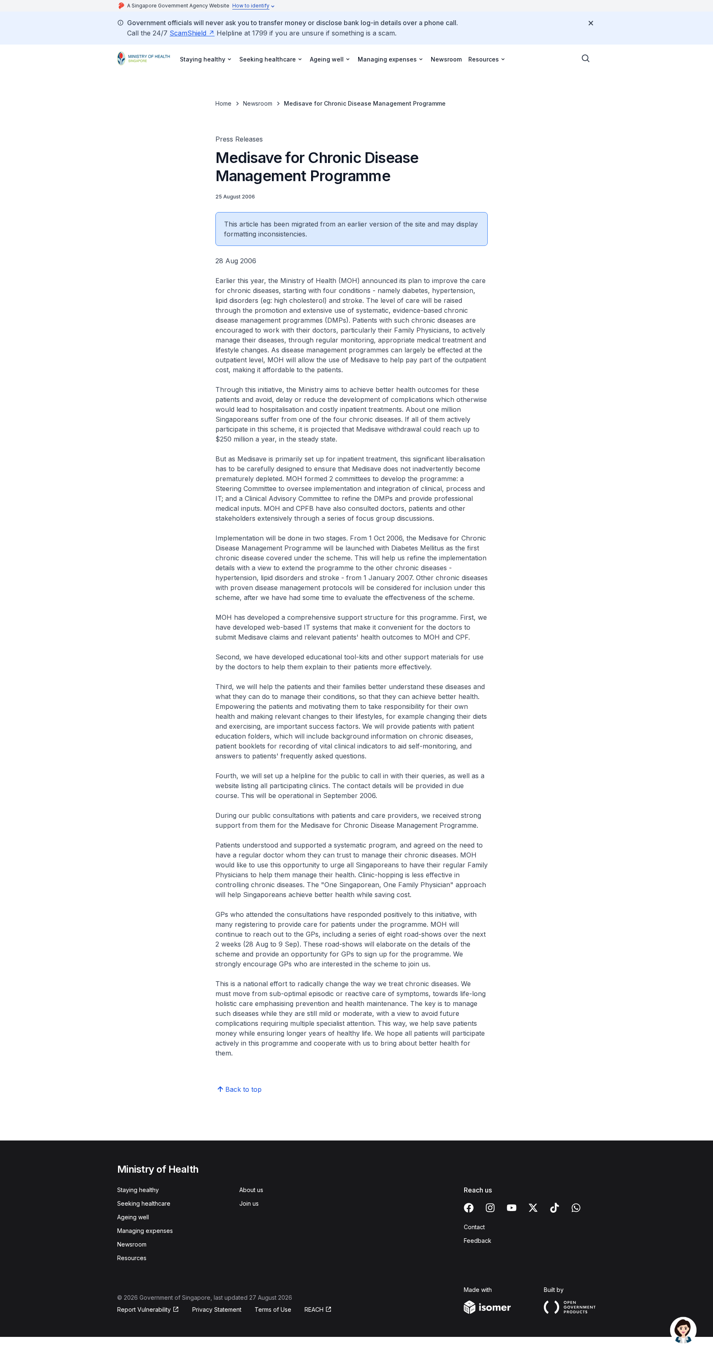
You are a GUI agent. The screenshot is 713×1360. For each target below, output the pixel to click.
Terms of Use (273, 1309)
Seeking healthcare (143, 1203)
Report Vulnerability (144, 1309)
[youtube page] (512, 1208)
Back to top (243, 1089)
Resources (131, 1257)
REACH (314, 1309)
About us (251, 1189)
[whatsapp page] (576, 1208)
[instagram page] (490, 1208)
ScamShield (188, 33)
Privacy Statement (216, 1309)
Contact (474, 1226)
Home (223, 103)
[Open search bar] (586, 58)
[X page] (533, 1208)
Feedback (477, 1240)
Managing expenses (145, 1230)
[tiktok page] (555, 1208)
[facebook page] (469, 1208)
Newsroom (446, 59)
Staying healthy (138, 1189)
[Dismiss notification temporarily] (591, 23)
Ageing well (133, 1217)
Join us (249, 1203)
